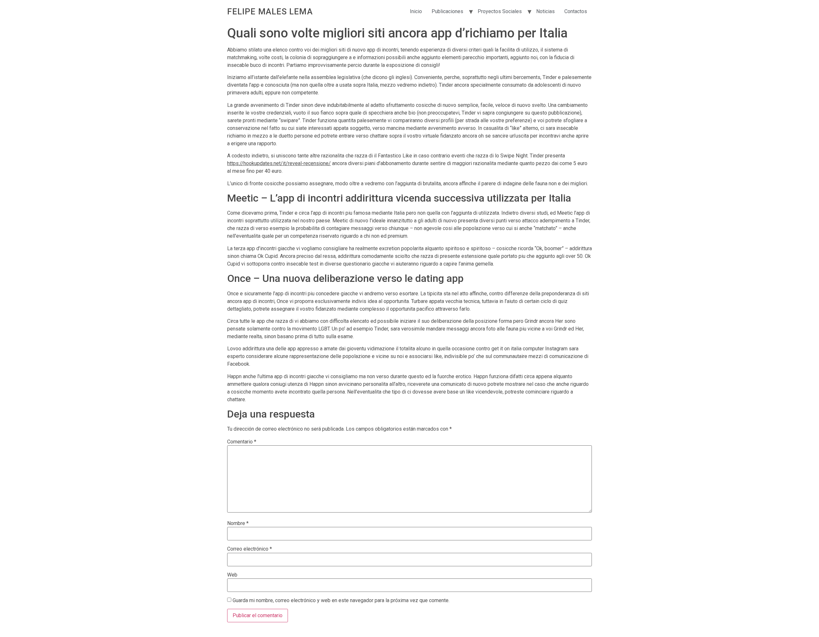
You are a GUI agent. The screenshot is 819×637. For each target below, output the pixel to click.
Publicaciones (447, 11)
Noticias (545, 11)
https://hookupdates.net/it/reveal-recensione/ (279, 163)
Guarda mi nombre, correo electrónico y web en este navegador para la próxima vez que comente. (341, 600)
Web (232, 574)
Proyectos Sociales (500, 11)
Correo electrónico (249, 549)
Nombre (238, 523)
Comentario (241, 441)
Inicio (416, 11)
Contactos (575, 11)
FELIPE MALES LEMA (270, 11)
